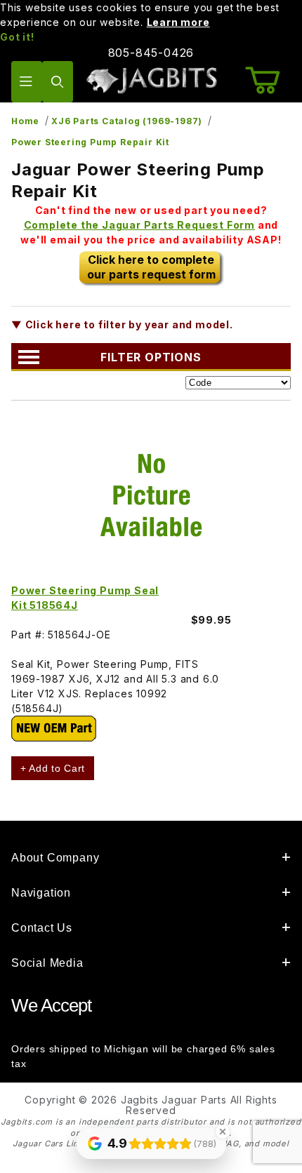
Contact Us (41, 928)
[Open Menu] (26, 81)
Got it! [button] (17, 37)
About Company (55, 858)
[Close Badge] (223, 1132)
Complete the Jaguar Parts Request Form (139, 225)
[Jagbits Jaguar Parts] (151, 80)
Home (25, 121)
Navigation (41, 893)
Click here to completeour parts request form (151, 267)
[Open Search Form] (57, 81)
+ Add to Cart (52, 768)
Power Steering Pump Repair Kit (90, 142)
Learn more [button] (178, 22)
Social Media (47, 963)
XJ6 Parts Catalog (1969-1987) (126, 121)
